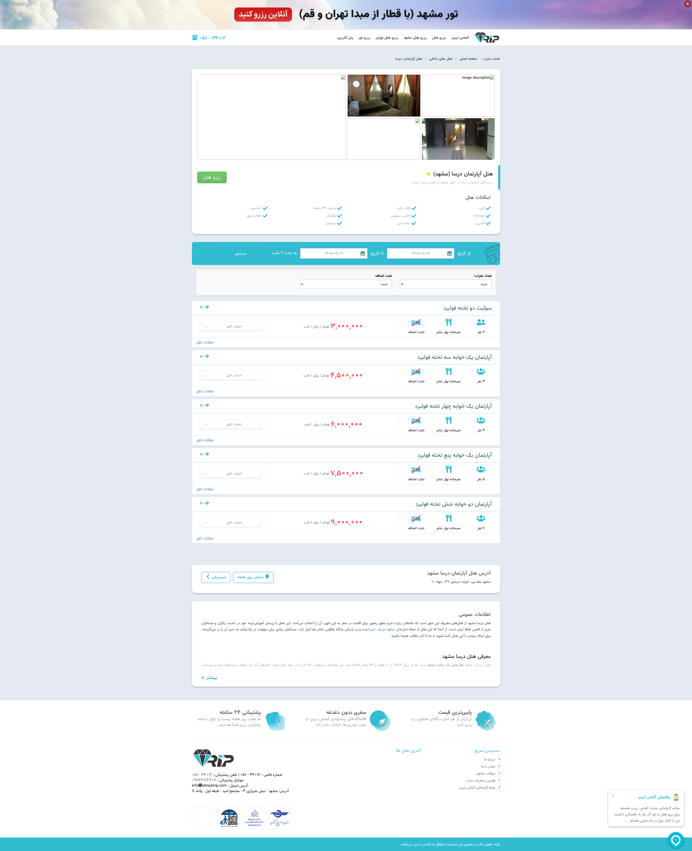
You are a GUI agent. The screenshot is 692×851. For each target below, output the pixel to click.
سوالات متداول (485, 773)
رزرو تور (364, 38)
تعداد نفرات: (483, 276)
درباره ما (489, 759)
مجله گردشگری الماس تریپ (477, 787)
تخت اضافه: (383, 276)
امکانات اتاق (205, 342)
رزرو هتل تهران (387, 38)
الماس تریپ (460, 38)
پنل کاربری (345, 38)
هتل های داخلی (441, 59)
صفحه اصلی (468, 59)
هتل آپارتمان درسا (408, 59)
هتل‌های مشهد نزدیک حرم (388, 629)
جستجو (241, 253)
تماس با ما (488, 766)
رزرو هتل (439, 38)
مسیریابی (219, 577)
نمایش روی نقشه (250, 577)
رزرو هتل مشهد (415, 38)
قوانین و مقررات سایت (480, 780)
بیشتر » (209, 677)
